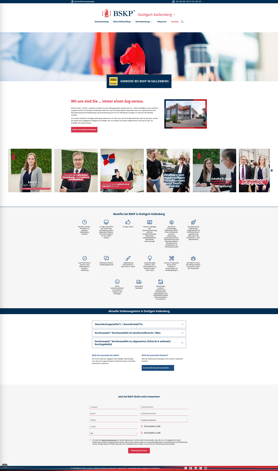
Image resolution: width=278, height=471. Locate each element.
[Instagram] (186, 468)
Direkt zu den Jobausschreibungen (84, 130)
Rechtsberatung (143, 21)
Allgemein (145, 468)
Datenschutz (121, 468)
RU (197, 1)
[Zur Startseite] (118, 13)
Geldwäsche (155, 468)
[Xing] (200, 468)
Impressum (112, 468)
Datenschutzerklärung (109, 440)
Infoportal (161, 21)
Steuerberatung (101, 21)
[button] (151, 22)
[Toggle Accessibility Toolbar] (72, 1)
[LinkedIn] (195, 468)
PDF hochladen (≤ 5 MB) (152, 426)
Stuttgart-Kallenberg (155, 15)
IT (190, 1)
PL (193, 1)
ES (200, 1)
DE (177, 1)
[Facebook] (190, 468)
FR (188, 1)
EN (181, 1)
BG (184, 1)
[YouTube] (205, 468)
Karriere (174, 21)
